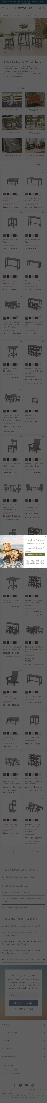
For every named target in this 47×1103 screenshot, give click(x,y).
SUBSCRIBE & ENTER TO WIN (35, 554)
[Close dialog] (45, 536)
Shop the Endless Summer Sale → (35, 543)
